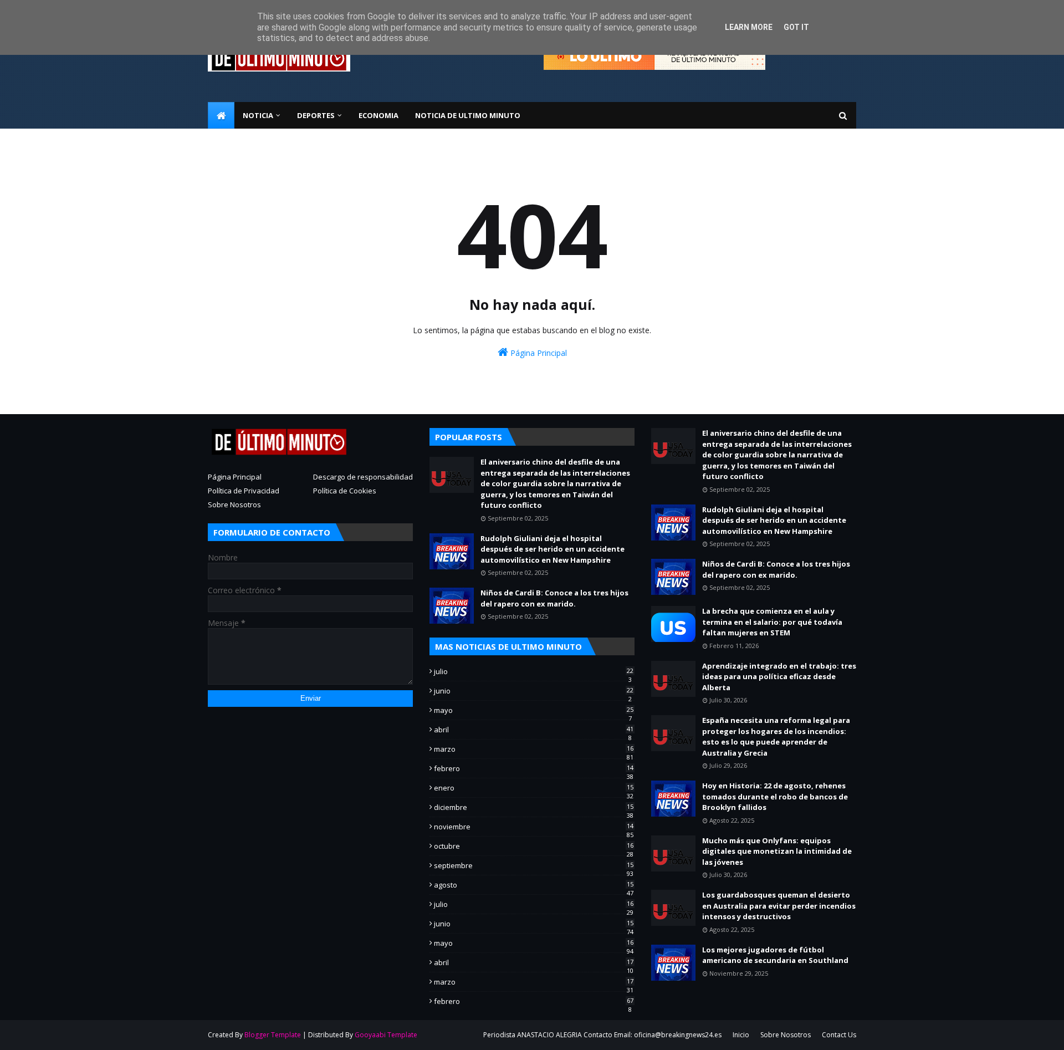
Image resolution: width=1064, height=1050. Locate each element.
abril (533, 730)
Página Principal (537, 353)
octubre (533, 846)
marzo (533, 749)
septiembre (533, 865)
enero (533, 788)
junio (533, 691)
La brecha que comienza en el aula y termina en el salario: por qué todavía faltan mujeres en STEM (772, 622)
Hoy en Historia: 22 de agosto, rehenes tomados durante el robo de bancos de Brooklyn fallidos (775, 796)
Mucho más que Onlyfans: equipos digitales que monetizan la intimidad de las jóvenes (777, 851)
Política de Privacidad (243, 491)
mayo (533, 710)
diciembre (533, 807)
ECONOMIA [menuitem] (378, 115)
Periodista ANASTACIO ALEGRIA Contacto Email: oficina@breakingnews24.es (602, 1034)
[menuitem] (221, 115)
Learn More (749, 27)
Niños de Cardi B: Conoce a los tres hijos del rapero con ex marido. (554, 598)
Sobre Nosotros (234, 504)
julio (533, 671)
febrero (533, 768)
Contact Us (839, 1034)
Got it (796, 27)
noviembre (533, 827)
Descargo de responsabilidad (363, 477)
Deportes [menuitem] (316, 115)
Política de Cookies (344, 491)
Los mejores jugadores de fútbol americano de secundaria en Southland (775, 955)
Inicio (741, 1034)
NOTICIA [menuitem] (258, 115)
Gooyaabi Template (386, 1034)
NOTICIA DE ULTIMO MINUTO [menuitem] (467, 115)
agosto (533, 885)
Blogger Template (272, 1034)
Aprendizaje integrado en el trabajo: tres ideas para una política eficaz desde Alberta (779, 676)
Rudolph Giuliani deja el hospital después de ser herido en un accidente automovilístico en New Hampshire (552, 549)
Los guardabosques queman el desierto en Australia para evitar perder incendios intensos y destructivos (779, 905)
